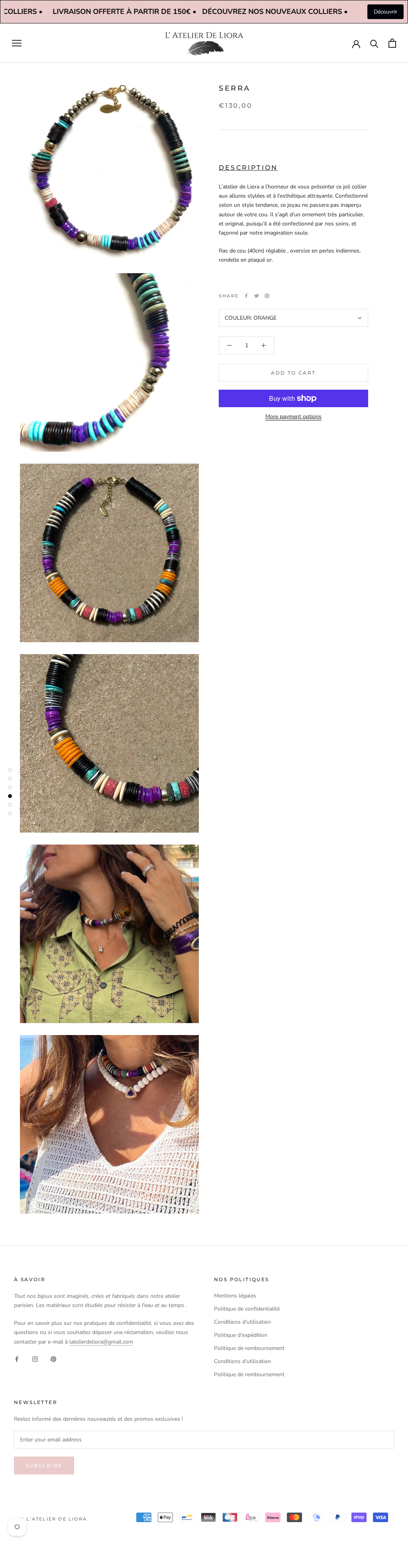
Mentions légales (235, 1295)
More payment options (293, 416)
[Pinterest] (267, 295)
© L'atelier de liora (53, 1519)
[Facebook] (246, 295)
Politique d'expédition (240, 1335)
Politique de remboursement (249, 1348)
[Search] (374, 43)
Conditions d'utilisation (242, 1322)
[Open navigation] (17, 43)
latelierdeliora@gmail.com (101, 1342)
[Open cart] (392, 43)
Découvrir (385, 12)
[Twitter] (256, 295)
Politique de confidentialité (247, 1309)
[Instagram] (35, 1358)
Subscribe (44, 1465)
